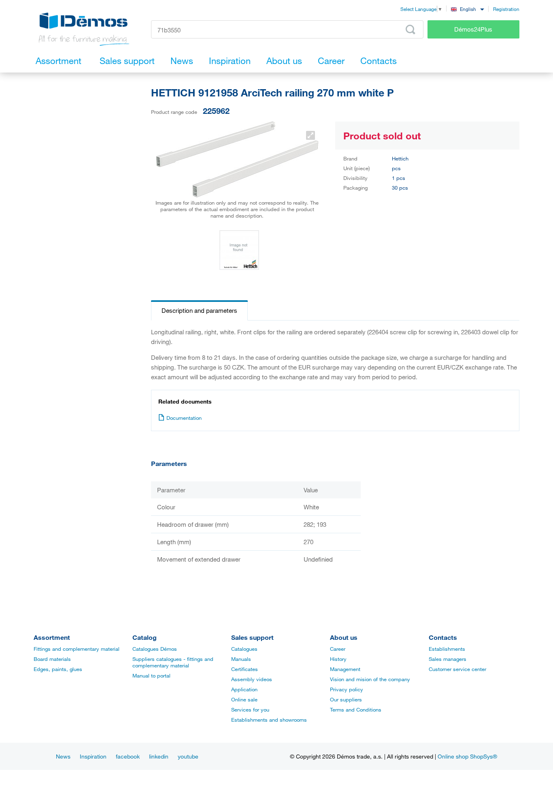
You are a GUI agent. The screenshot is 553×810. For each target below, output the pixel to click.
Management (345, 669)
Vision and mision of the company (370, 679)
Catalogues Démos (154, 648)
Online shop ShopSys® (467, 756)
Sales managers (447, 659)
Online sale (244, 699)
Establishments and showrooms (269, 719)
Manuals (241, 659)
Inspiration (93, 756)
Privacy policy (346, 689)
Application (244, 689)
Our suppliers (346, 699)
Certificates (244, 669)
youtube (188, 756)
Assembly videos (251, 679)
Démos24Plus (473, 29)
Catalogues (244, 648)
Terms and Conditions (355, 709)
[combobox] (467, 8)
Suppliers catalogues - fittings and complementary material (172, 662)
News (63, 756)
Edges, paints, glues (58, 669)
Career (337, 648)
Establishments (447, 648)
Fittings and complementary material (76, 648)
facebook (128, 756)
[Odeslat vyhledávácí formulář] (410, 29)
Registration (506, 9)
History (338, 659)
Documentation (184, 418)
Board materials (52, 659)
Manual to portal (151, 675)
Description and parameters (199, 310)
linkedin (158, 756)
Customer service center (457, 669)
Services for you (250, 709)
